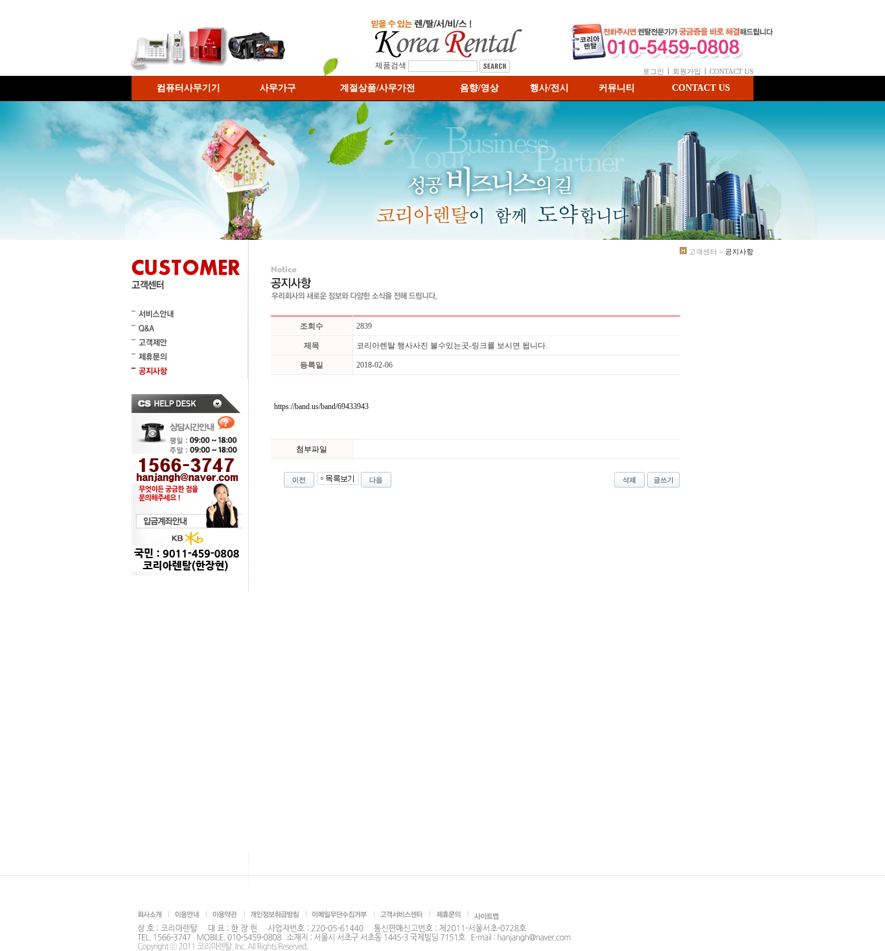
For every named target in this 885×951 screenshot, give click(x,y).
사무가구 (278, 88)
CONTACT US (731, 71)
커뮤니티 (617, 88)
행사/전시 (549, 88)
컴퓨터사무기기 (188, 88)
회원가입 (686, 71)
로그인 (653, 71)
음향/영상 (479, 88)
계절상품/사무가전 (377, 88)
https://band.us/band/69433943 (321, 406)
